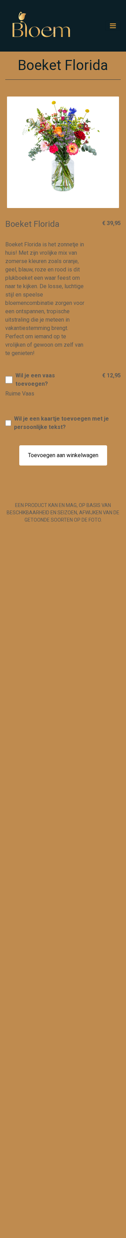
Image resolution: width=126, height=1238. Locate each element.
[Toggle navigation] (112, 26)
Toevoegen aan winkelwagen (63, 455)
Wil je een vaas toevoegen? (35, 379)
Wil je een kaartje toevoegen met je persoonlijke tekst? (61, 422)
